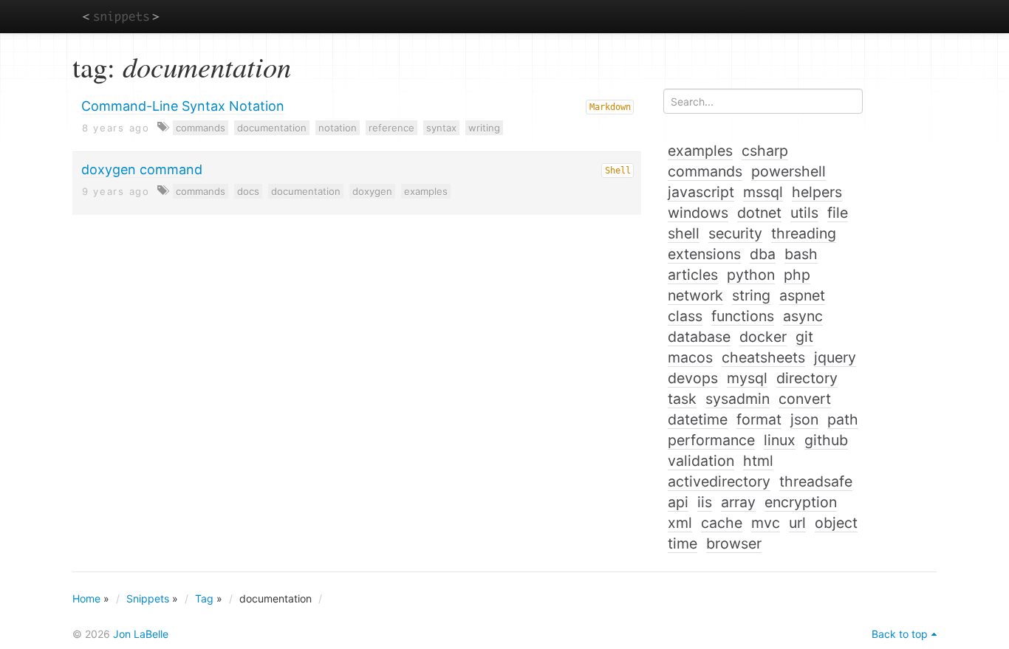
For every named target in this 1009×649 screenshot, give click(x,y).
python (751, 275)
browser (734, 543)
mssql (763, 192)
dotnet (759, 213)
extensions (704, 254)
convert (805, 399)
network (695, 295)
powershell (788, 171)
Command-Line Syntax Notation (182, 106)
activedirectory (719, 481)
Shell (618, 170)
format (758, 419)
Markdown (610, 107)
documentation (272, 128)
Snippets (147, 598)
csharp (765, 150)
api (678, 502)
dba (763, 254)
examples (426, 191)
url (797, 523)
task (682, 399)
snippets (120, 16)
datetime (698, 419)
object (836, 523)
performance (711, 440)
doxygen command (141, 169)
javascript (701, 192)
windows (698, 213)
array (738, 502)
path (842, 419)
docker (763, 337)
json (804, 419)
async (803, 316)
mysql (747, 378)
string (751, 295)
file (837, 213)
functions (742, 316)
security (735, 233)
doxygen (372, 191)
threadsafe (815, 481)
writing (484, 128)
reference (391, 128)
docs (248, 191)
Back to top (900, 634)
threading (803, 233)
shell (684, 233)
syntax (441, 128)
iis (704, 502)
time (682, 543)
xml (680, 523)
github (826, 440)
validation (701, 461)
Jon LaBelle (140, 634)
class (685, 316)
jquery (835, 357)
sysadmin (737, 399)
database (699, 337)
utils (804, 213)
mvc (765, 523)
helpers (817, 192)
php (797, 275)
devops (693, 378)
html (758, 461)
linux (780, 440)
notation (337, 128)
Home (86, 598)
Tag (204, 598)
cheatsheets (763, 357)
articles (693, 275)
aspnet (802, 295)
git (804, 337)
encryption (801, 502)
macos (690, 357)
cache (721, 523)
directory (807, 378)
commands (200, 128)
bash (801, 254)
